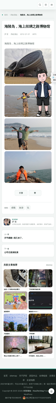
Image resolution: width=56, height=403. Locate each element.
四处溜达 (13, 15)
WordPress (28, 394)
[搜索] (40, 4)
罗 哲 (6, 34)
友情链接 (43, 375)
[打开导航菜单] (51, 4)
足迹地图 (31, 380)
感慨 (13, 207)
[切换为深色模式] (45, 4)
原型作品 (33, 375)
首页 (6, 15)
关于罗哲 (23, 375)
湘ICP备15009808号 (13, 398)
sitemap (13, 375)
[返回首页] (51, 391)
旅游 (21, 207)
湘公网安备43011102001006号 (38, 398)
